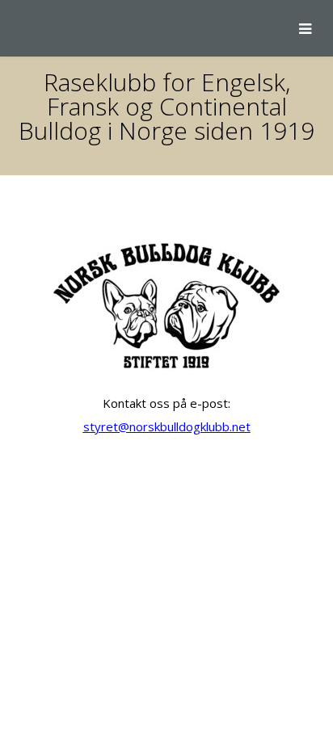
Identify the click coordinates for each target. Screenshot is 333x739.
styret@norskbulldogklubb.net (167, 426)
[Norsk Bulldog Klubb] (12, 28)
